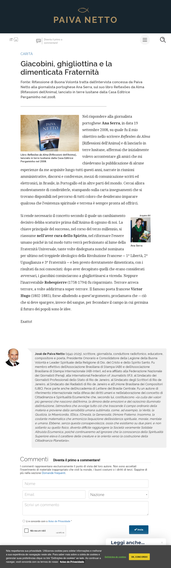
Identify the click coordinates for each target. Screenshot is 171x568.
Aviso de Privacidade (59, 521)
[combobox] (118, 494)
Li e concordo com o (49, 521)
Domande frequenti (53, 473)
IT (11, 39)
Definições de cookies (115, 556)
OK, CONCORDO (139, 556)
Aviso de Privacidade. (72, 561)
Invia (140, 529)
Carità (27, 54)
